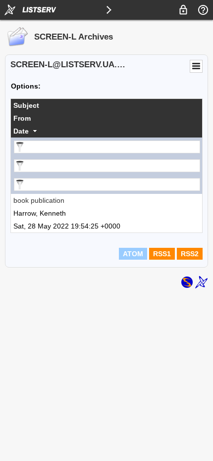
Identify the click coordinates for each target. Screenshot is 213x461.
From (22, 118)
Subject (26, 105)
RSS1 (162, 254)
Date (21, 131)
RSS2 (190, 254)
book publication (38, 200)
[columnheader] (106, 105)
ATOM (133, 254)
